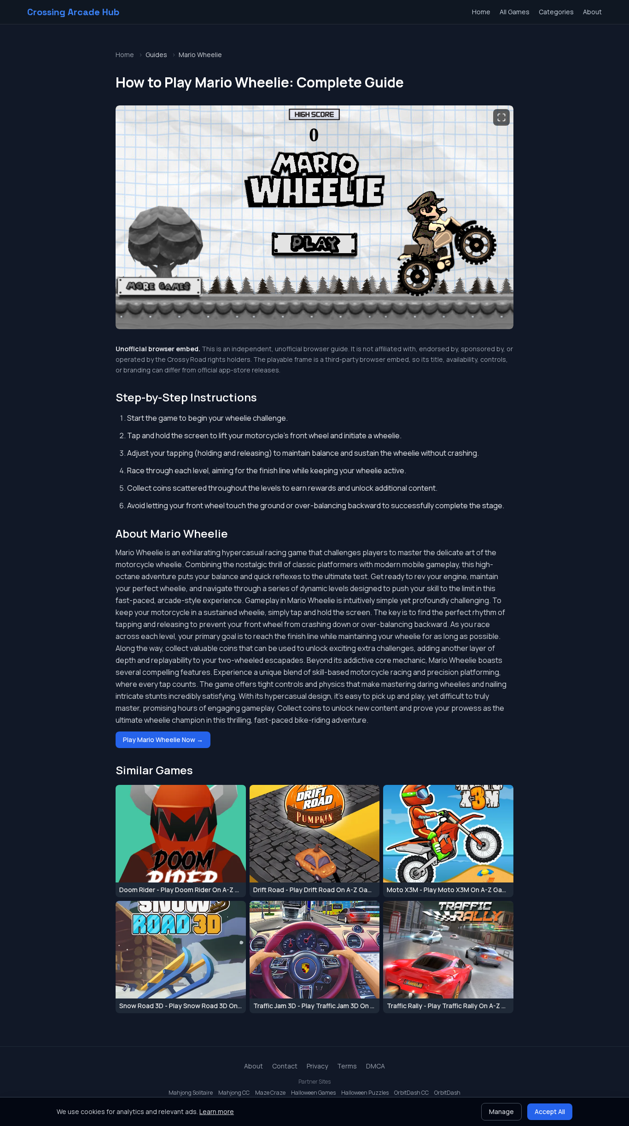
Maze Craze (270, 1093)
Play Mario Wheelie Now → (163, 739)
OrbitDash (447, 1093)
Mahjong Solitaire (191, 1093)
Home (481, 11)
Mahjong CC (234, 1093)
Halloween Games (313, 1093)
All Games (515, 11)
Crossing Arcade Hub (73, 12)
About (592, 11)
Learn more (216, 1111)
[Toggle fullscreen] (501, 117)
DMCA (375, 1066)
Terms (347, 1066)
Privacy (317, 1066)
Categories (556, 11)
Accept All (550, 1111)
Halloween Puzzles (365, 1093)
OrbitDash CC (411, 1093)
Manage (501, 1111)
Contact (284, 1066)
